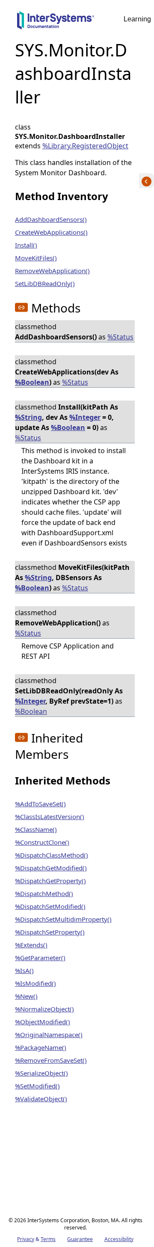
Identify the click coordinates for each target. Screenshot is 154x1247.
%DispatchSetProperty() (50, 932)
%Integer (85, 417)
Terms (48, 1239)
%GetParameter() (40, 957)
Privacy (25, 1239)
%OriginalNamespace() (49, 1034)
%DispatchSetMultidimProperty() (63, 919)
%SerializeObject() (41, 1073)
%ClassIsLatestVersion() (49, 816)
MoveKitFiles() (36, 258)
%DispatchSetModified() (50, 906)
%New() (26, 996)
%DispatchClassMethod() (51, 855)
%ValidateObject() (41, 1098)
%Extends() (31, 944)
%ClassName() (36, 829)
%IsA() (24, 970)
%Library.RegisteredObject (85, 145)
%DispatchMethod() (44, 893)
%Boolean (32, 382)
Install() (26, 245)
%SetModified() (37, 1086)
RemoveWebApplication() (52, 270)
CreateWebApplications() (51, 232)
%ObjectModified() (42, 1021)
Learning (137, 19)
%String (28, 417)
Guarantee (80, 1239)
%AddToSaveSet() (40, 803)
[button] (21, 307)
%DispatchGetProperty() (50, 880)
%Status (120, 337)
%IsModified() (35, 983)
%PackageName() (40, 1047)
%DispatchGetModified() (51, 868)
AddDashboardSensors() (51, 219)
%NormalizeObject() (44, 1009)
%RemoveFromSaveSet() (51, 1060)
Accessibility (118, 1239)
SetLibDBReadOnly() (45, 283)
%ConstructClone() (42, 842)
